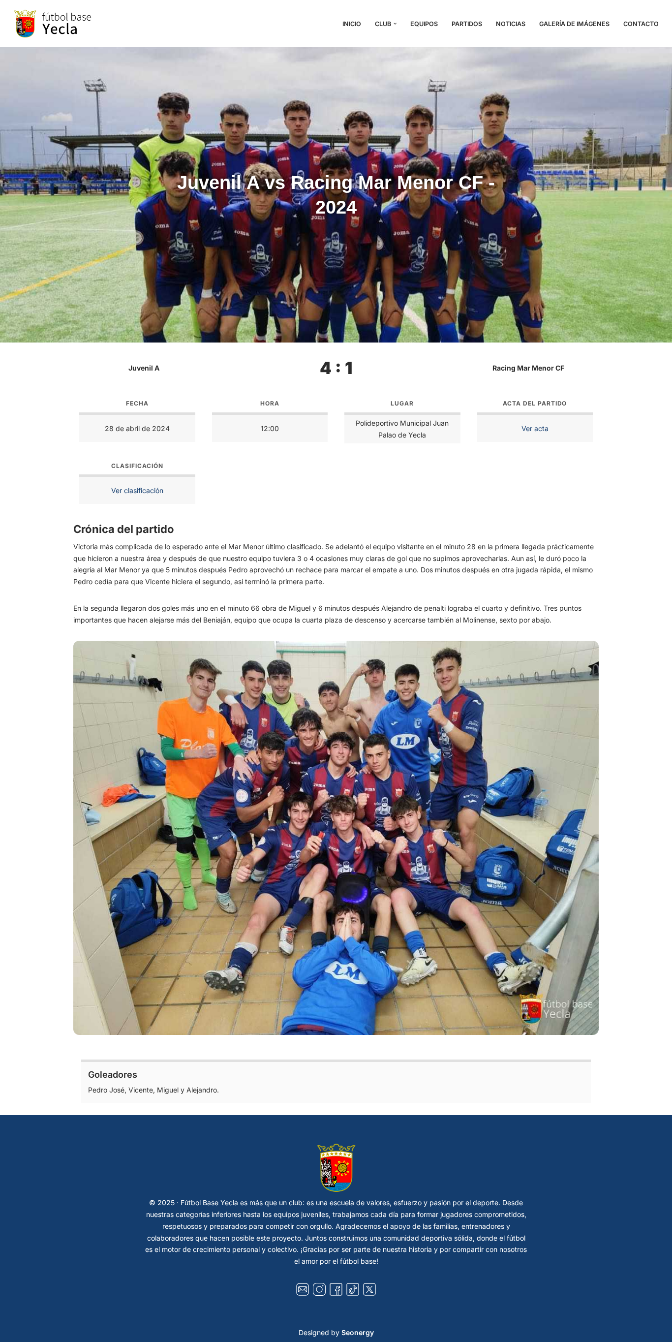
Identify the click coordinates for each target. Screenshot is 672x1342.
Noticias (510, 24)
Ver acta (535, 428)
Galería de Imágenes (574, 24)
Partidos (467, 24)
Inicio (351, 24)
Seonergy (357, 1332)
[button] (395, 23)
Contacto (641, 24)
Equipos (424, 24)
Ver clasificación (137, 490)
